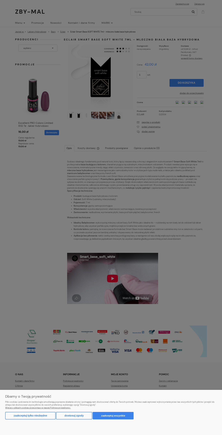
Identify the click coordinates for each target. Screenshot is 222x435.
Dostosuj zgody (74, 415)
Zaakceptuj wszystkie (113, 415)
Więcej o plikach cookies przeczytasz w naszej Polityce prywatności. (38, 407)
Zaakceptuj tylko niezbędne (30, 415)
